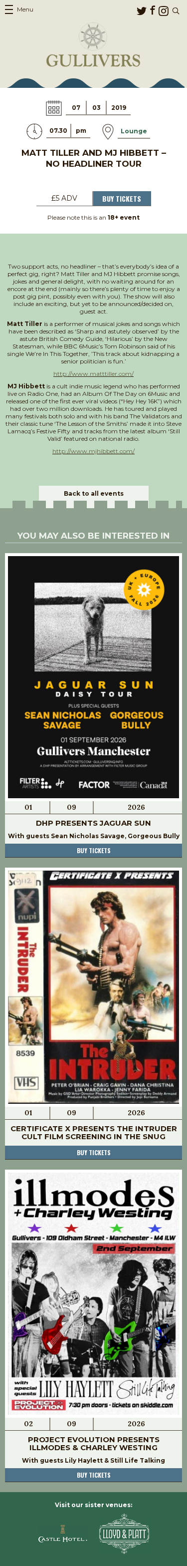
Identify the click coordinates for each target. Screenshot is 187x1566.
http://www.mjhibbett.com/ (93, 451)
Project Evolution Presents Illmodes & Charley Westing (94, 1443)
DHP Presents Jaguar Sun (93, 823)
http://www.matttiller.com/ (93, 373)
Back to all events (94, 493)
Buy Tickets (121, 198)
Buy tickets (94, 850)
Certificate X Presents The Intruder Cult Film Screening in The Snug (93, 1132)
